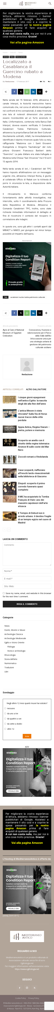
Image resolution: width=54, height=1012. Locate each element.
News (20, 52)
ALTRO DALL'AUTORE (36, 389)
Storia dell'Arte (21, 57)
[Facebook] (14, 91)
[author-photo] (27, 365)
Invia (27, 736)
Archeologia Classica (13, 634)
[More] (46, 91)
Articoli (13, 52)
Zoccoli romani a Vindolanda (33, 456)
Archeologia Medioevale (15, 638)
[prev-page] (4, 529)
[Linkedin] (33, 91)
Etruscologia (10, 655)
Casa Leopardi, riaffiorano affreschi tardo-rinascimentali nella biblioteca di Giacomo (34, 473)
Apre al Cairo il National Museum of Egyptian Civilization (13, 333)
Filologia (11, 646)
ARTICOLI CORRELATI (13, 389)
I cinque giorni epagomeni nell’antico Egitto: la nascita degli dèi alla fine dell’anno (32, 400)
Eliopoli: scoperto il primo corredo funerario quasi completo (31, 486)
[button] (4, 3)
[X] (20, 91)
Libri (6, 671)
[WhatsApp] (27, 91)
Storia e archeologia (16, 650)
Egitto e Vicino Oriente (14, 642)
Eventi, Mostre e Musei (14, 630)
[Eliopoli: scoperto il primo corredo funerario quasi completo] (10, 490)
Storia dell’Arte (10, 659)
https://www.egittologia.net (27, 969)
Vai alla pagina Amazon (27, 42)
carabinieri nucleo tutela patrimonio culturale (27, 297)
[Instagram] (27, 988)
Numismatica (10, 663)
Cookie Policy (20, 998)
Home (5, 52)
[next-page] (9, 529)
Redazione (9, 81)
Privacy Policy (33, 998)
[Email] (40, 91)
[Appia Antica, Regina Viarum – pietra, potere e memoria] (10, 429)
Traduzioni (9, 667)
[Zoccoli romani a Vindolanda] (10, 459)
